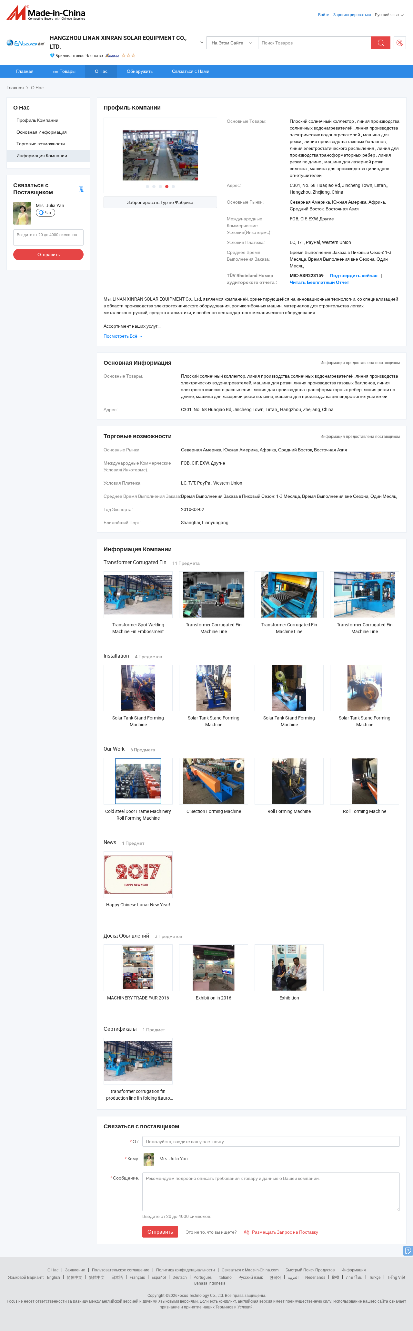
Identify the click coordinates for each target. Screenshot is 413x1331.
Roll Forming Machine (289, 811)
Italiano (225, 1277)
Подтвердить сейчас (354, 275)
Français (137, 1277)
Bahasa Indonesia (210, 1283)
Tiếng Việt (396, 1277)
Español (159, 1277)
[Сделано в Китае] (47, 12)
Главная (25, 71)
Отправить (48, 254)
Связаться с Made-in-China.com (250, 1269)
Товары (68, 71)
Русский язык (250, 1277)
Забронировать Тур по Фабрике (160, 202)
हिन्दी (335, 1277)
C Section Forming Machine (213, 811)
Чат (48, 212)
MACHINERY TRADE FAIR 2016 (138, 998)
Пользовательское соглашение (120, 1269)
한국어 (275, 1277)
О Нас (101, 71)
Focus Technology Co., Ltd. (200, 1295)
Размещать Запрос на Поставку (281, 1232)
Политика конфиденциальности (185, 1269)
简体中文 (74, 1277)
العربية (293, 1277)
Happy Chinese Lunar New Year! (138, 905)
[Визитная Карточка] (81, 188)
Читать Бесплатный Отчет (319, 282)
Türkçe (374, 1277)
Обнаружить (140, 71)
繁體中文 (97, 1277)
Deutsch (180, 1277)
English (53, 1277)
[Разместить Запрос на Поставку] (400, 42)
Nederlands (315, 1277)
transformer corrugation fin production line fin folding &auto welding (138, 1098)
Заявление (75, 1269)
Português (203, 1277)
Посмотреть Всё (121, 336)
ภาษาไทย (354, 1277)
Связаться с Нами (190, 71)
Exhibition (289, 998)
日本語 (117, 1277)
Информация (353, 1269)
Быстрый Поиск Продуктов (310, 1269)
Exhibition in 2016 (213, 998)
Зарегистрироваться (352, 14)
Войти (323, 14)
